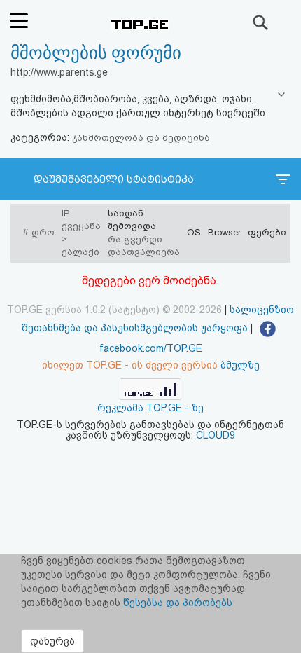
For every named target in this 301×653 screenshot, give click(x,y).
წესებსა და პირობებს (177, 602)
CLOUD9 (215, 435)
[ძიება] (261, 22)
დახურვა (52, 641)
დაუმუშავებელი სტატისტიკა (114, 179)
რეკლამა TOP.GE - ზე (150, 407)
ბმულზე (240, 365)
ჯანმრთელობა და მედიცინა (141, 137)
